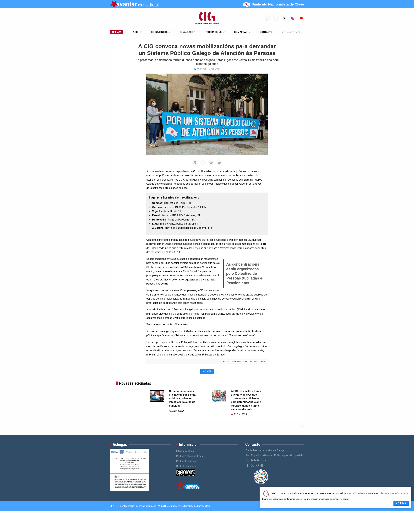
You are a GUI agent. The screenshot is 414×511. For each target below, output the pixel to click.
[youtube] (262, 465)
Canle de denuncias (186, 466)
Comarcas (240, 32)
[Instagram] (257, 465)
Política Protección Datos (189, 456)
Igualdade (186, 32)
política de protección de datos (393, 493)
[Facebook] (247, 465)
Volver (207, 371)
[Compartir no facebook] (203, 162)
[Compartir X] (195, 162)
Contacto (266, 32)
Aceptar (401, 503)
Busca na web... (294, 32)
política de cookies (361, 493)
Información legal (185, 451)
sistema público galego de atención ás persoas (249, 361)
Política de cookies (186, 461)
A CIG (135, 32)
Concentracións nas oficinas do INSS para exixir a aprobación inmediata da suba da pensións (182, 398)
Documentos (159, 32)
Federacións (214, 32)
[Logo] (207, 18)
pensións (225, 361)
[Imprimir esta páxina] (219, 162)
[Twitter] (252, 465)
